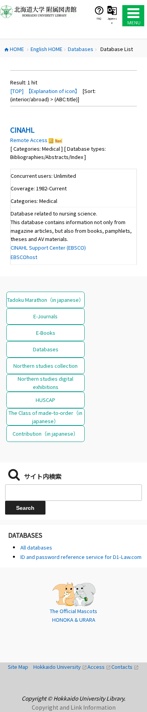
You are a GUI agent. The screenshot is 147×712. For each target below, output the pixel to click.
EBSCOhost (24, 257)
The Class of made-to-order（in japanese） (45, 417)
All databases (36, 547)
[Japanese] (112, 10)
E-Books (45, 332)
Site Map (20, 666)
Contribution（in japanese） (45, 433)
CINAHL (22, 129)
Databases (45, 349)
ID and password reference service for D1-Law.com (81, 556)
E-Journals (45, 316)
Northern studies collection (45, 365)
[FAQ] (99, 10)
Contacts (125, 666)
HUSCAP (45, 399)
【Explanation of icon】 (53, 91)
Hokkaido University (60, 666)
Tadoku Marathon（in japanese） (45, 299)
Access (99, 666)
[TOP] (17, 91)
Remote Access (28, 140)
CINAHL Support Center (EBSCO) (48, 247)
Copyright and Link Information (74, 707)
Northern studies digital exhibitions (45, 383)
